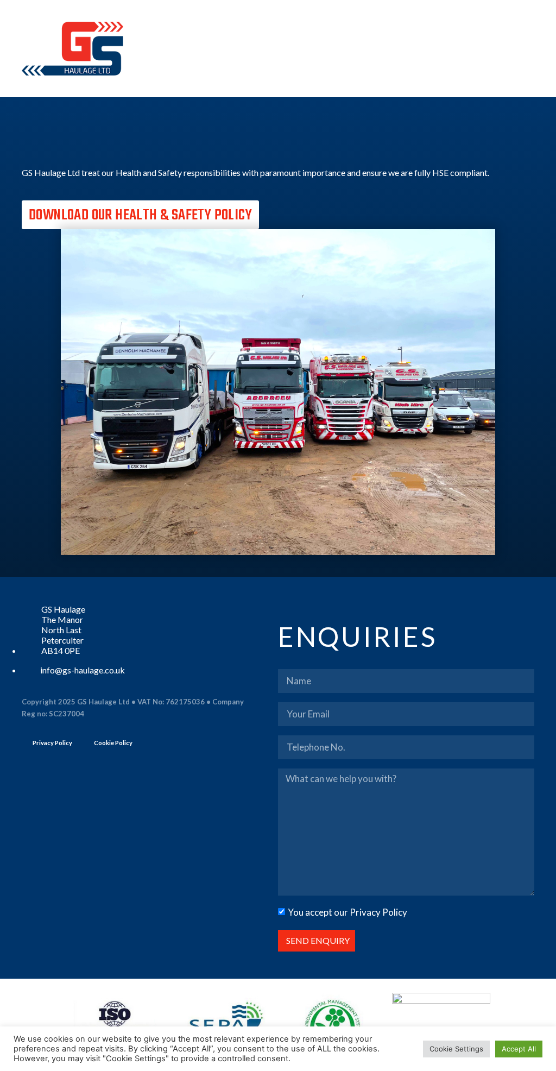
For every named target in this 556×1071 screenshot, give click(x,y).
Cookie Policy (113, 742)
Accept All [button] (519, 1048)
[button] (526, 49)
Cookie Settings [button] (456, 1048)
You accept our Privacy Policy (347, 912)
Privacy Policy (52, 742)
